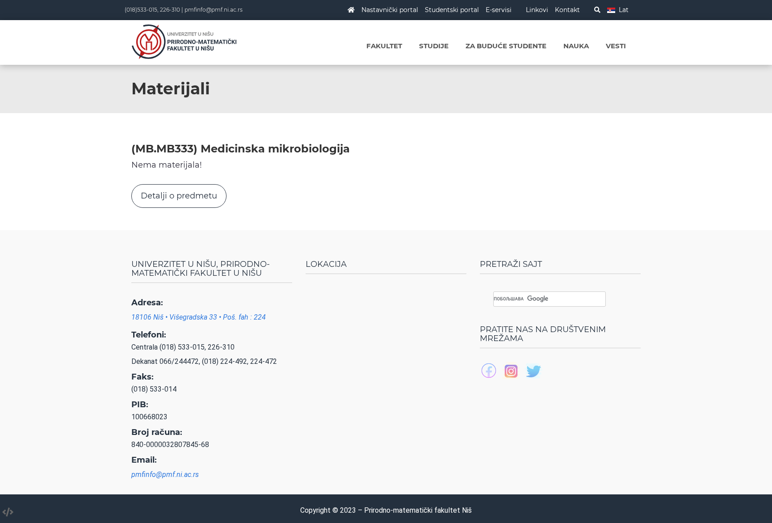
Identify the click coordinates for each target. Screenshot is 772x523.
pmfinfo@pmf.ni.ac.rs (214, 9)
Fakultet (384, 46)
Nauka (576, 46)
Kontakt (567, 10)
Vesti (616, 46)
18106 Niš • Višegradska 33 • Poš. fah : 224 (198, 317)
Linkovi (537, 10)
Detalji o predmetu (179, 196)
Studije (434, 46)
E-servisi (499, 10)
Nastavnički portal (389, 10)
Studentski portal (452, 10)
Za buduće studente (506, 46)
